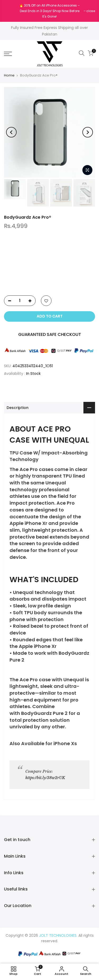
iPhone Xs (65, 743)
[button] (49, 280)
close (11, 11)
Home (9, 75)
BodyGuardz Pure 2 (44, 713)
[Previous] (11, 132)
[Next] (87, 132)
